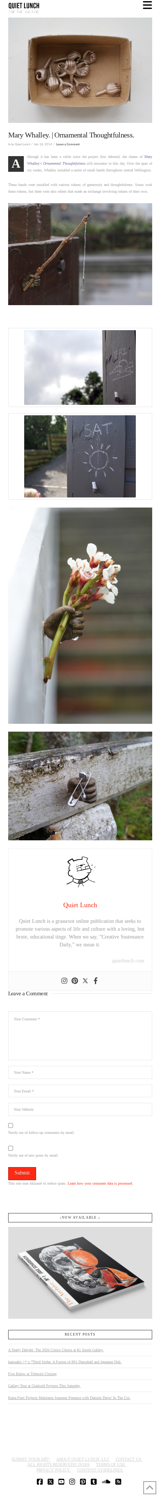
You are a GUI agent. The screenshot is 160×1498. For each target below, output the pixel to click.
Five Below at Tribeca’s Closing (32, 1374)
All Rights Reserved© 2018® (59, 1464)
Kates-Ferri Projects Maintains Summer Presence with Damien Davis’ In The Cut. (69, 1398)
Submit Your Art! (31, 1459)
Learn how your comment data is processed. (100, 1183)
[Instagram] (64, 981)
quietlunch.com (128, 961)
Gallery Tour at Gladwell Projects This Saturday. (44, 1386)
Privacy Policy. (53, 1470)
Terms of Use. (111, 1464)
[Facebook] (95, 981)
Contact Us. (129, 1459)
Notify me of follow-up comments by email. (41, 1133)
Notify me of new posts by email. (33, 1155)
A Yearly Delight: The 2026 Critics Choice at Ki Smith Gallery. (56, 1350)
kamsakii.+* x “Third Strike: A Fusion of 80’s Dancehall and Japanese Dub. (65, 1362)
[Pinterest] (74, 981)
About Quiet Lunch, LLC (82, 1459)
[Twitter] (85, 981)
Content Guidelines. (100, 1470)
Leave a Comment (68, 144)
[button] (147, 5)
